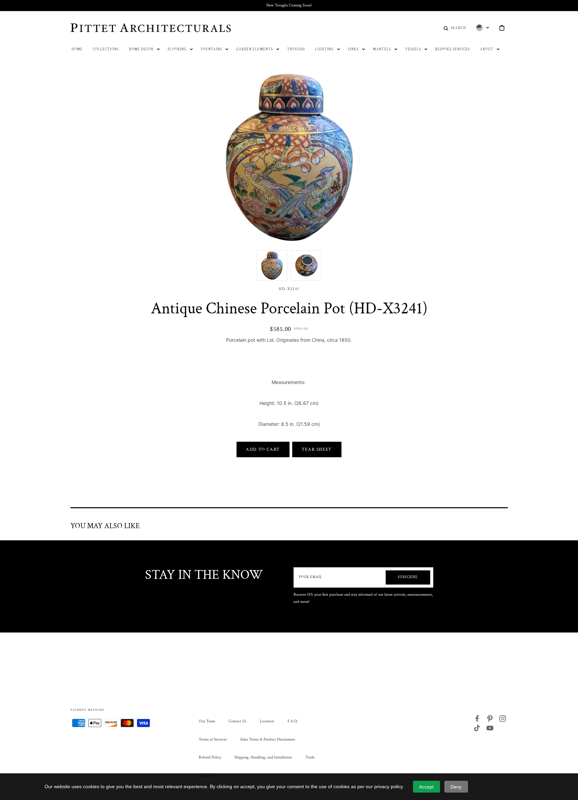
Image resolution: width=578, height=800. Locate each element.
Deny (456, 787)
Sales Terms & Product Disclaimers (267, 739)
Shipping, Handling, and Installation (263, 757)
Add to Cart (263, 449)
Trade (309, 757)
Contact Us (237, 721)
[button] (454, 27)
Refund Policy (210, 757)
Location (267, 721)
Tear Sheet (317, 449)
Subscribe (408, 577)
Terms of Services (213, 739)
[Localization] (482, 27)
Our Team (207, 721)
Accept (426, 787)
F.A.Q (292, 721)
